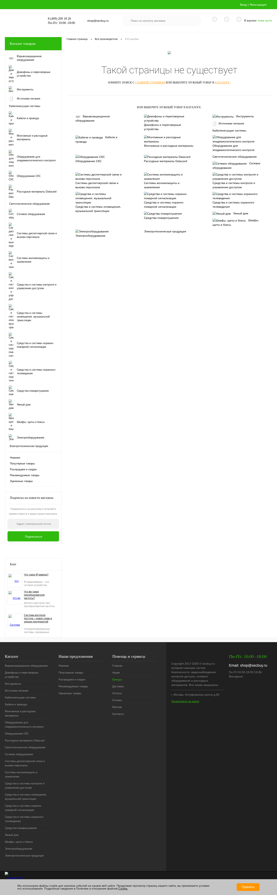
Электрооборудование (90, 235)
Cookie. (123, 888)
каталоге (222, 82)
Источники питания (231, 123)
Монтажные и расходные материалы (168, 145)
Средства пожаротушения (161, 217)
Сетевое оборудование (236, 165)
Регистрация (258, 4)
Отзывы (117, 700)
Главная (117, 665)
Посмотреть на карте (185, 701)
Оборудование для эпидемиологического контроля (233, 148)
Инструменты (245, 116)
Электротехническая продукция (165, 231)
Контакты (118, 713)
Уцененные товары (21, 481)
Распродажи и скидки (23, 469)
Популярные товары (22, 463)
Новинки (15, 457)
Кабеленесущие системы (229, 130)
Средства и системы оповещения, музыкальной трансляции (98, 209)
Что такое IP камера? (36, 574)
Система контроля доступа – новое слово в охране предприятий (38, 618)
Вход (243, 4)
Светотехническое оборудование (235, 156)
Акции (116, 672)
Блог (13, 564)
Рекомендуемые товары (24, 475)
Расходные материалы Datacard (165, 161)
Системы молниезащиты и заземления (161, 185)
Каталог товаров (22, 44)
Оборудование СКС (88, 161)
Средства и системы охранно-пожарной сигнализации (164, 204)
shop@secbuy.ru (253, 665)
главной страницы (150, 82)
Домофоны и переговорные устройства (162, 127)
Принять (248, 887)
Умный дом (240, 213)
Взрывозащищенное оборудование (92, 118)
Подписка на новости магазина (31, 497)
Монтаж (117, 707)
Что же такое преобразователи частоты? (34, 595)
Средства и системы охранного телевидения (233, 204)
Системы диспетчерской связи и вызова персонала (96, 185)
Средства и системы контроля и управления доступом (234, 185)
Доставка (118, 686)
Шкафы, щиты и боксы (236, 222)
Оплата (116, 693)
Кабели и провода (96, 139)
